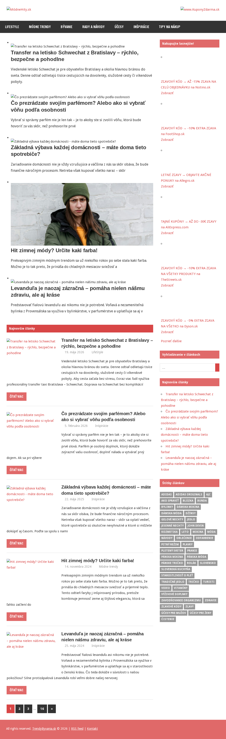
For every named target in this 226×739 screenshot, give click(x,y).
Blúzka (188, 500)
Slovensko (208, 563)
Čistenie (167, 619)
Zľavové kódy (171, 606)
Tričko (193, 581)
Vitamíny (180, 588)
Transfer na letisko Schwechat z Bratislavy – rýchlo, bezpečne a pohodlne (187, 400)
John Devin (196, 525)
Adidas (166, 494)
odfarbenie (204, 538)
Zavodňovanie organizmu (181, 600)
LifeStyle (12, 27)
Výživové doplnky (174, 594)
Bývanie (66, 27)
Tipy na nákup (169, 27)
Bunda (202, 500)
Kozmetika (169, 531)
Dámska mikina (188, 506)
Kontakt (92, 728)
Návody (166, 538)
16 (42, 708)
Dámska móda (171, 513)
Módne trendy (40, 27)
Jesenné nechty (172, 525)
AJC (208, 494)
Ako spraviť (170, 500)
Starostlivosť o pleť (177, 575)
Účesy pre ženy (200, 613)
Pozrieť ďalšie (171, 341)
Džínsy (191, 513)
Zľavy (189, 606)
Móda (211, 531)
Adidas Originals (189, 494)
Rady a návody (93, 27)
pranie (192, 550)
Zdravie (211, 600)
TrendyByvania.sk (44, 728)
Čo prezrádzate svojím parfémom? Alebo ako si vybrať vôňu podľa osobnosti (189, 417)
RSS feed (77, 728)
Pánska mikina (172, 556)
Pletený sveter (172, 550)
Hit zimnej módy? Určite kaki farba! (54, 250)
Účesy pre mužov (173, 613)
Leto (185, 531)
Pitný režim (170, 544)
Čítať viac (16, 396)
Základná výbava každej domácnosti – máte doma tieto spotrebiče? (184, 435)
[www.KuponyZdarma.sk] (200, 9)
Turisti (209, 581)
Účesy (119, 27)
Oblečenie (184, 538)
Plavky (187, 544)
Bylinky (167, 506)
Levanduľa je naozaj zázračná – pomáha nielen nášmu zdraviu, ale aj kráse (188, 464)
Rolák (191, 563)
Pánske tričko (172, 563)
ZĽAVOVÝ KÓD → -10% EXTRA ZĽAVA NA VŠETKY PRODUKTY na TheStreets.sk (188, 274)
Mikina (198, 531)
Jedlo (191, 519)
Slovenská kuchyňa (175, 569)
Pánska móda (196, 556)
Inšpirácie (141, 27)
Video (165, 588)
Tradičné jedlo (172, 581)
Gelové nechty (172, 519)
